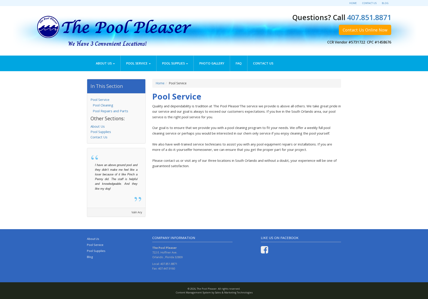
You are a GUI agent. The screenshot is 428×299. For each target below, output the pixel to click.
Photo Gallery (211, 63)
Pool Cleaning (103, 105)
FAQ (239, 63)
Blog (385, 3)
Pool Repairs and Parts (110, 111)
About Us (104, 63)
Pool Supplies (174, 63)
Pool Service (137, 63)
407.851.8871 (369, 17)
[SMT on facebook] (264, 252)
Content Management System (193, 292)
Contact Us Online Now (365, 30)
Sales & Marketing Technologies (234, 292)
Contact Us (369, 3)
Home (353, 3)
